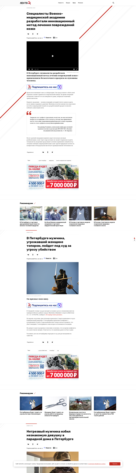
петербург (52, 350)
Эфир (74, 3)
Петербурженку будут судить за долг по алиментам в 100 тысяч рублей (104, 414)
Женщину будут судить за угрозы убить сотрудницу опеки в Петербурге (54, 414)
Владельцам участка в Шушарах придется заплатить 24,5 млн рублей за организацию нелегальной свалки (80, 416)
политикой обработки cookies (96, 464)
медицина (51, 160)
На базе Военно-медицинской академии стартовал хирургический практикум (55, 224)
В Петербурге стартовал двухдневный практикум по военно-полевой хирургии (30, 224)
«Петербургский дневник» (53, 315)
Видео (68, 3)
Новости (61, 3)
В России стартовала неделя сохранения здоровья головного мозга (79, 224)
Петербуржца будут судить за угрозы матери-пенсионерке (31, 413)
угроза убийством (42, 350)
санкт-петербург (42, 160)
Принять (115, 464)
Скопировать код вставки (73, 72)
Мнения (80, 3)
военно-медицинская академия (63, 160)
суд (58, 350)
